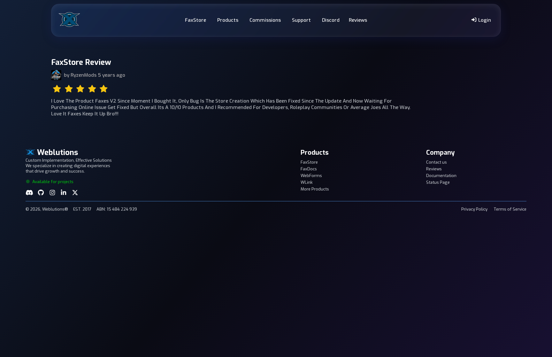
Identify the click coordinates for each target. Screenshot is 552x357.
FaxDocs (309, 169)
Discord (331, 20)
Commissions (265, 20)
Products (227, 20)
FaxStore (195, 20)
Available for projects (52, 181)
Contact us (436, 162)
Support (301, 20)
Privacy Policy (474, 209)
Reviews (358, 20)
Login (484, 20)
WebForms (311, 175)
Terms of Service (510, 209)
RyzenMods (83, 75)
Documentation (441, 175)
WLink (307, 182)
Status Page (438, 182)
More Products (315, 189)
